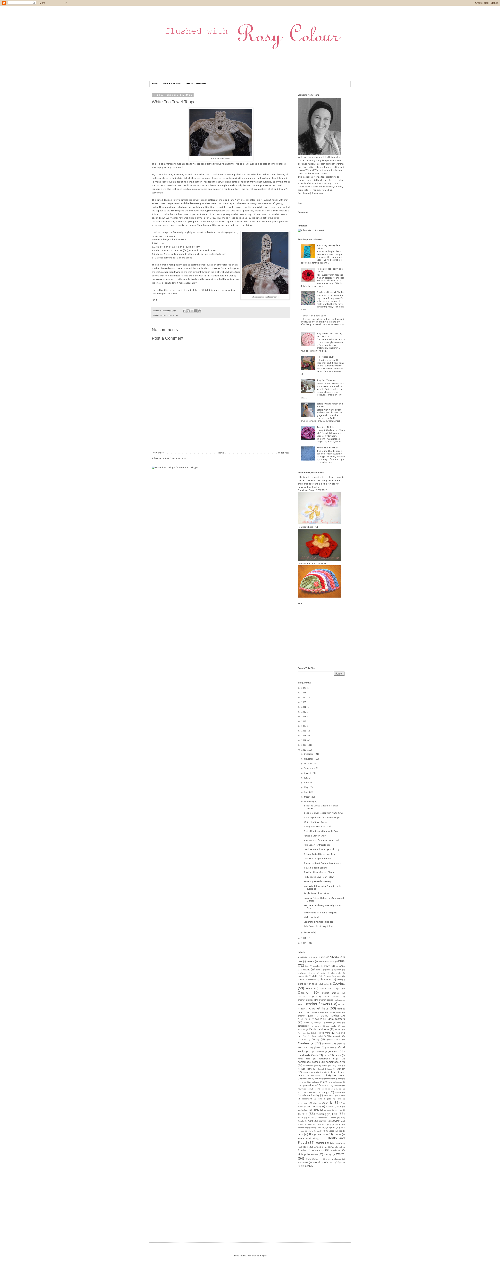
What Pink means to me (315, 316)
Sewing (335, 1121)
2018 (304, 721)
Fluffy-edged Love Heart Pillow (319, 877)
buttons (305, 969)
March (307, 797)
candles (319, 970)
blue (341, 961)
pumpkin (327, 1110)
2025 (304, 693)
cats (323, 973)
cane (328, 970)
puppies (338, 1110)
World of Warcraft (324, 1162)
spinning (322, 1128)
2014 (304, 740)
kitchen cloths (166, 315)
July (306, 778)
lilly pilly (323, 1072)
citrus (339, 980)
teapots (330, 1131)
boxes (307, 966)
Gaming (315, 1039)
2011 (304, 938)
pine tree (317, 1103)
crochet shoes (335, 1012)
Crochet (304, 993)
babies (323, 957)
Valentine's (317, 1150)
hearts (338, 1055)
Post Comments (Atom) (176, 458)
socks (312, 1128)
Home (155, 84)
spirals (332, 1128)
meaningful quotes (333, 1079)
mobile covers (336, 1082)
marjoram (306, 1079)
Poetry (316, 1110)
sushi (319, 1131)
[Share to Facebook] (196, 311)
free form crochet (315, 1036)
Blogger (263, 1256)
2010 (304, 943)
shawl (300, 1124)
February (308, 802)
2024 (304, 698)
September (309, 768)
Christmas (325, 979)
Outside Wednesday (308, 1095)
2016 (304, 731)
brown (327, 966)
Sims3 (318, 1124)
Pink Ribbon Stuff (325, 357)
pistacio (329, 1107)
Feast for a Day (304, 1033)
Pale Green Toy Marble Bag (317, 845)
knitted (321, 1069)
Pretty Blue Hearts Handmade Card (321, 831)
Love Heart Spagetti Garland (317, 859)
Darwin (301, 1019)
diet (309, 1019)
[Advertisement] (223, 438)
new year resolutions (307, 1089)
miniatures (314, 1082)
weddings (328, 1155)
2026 (304, 688)
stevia (310, 1131)
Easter (329, 1023)
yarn (342, 1163)
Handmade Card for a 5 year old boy (321, 849)
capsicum (338, 970)
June (307, 783)
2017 (304, 726)
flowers (325, 1033)
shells (309, 1124)
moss (300, 1086)
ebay (339, 1023)
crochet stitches (330, 1015)
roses (333, 1118)
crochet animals (330, 993)
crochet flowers (318, 1004)
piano (339, 1099)
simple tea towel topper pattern (198, 200)
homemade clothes (309, 1062)
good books (329, 1048)
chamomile (336, 973)
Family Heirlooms (319, 1029)
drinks (306, 1023)
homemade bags (328, 1059)
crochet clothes (305, 1000)
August (308, 773)
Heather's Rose (305, 527)
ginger (339, 1044)
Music (339, 1086)
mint (325, 1082)
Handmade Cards (308, 1055)
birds (321, 962)
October (308, 764)
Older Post (283, 453)
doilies (318, 1019)
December (309, 754)
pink (329, 1103)
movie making (327, 1086)
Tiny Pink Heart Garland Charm (319, 872)
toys (305, 1147)
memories (302, 1082)
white (175, 315)
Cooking (339, 984)
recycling (321, 1114)
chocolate (312, 980)
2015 (304, 736)
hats (326, 1055)
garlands (326, 1044)
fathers (338, 1030)
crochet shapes (317, 1012)
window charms (333, 1159)
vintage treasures (308, 1154)
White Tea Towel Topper (315, 822)
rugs (310, 1121)
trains (324, 1147)
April (306, 792)
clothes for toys (307, 984)
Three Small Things (309, 1139)
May (306, 787)
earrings (317, 1023)
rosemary (322, 1118)
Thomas (337, 1134)
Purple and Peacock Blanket (331, 292)
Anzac (313, 957)
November (309, 759)
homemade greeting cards (315, 1066)
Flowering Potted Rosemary (317, 881)
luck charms (316, 1076)
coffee (326, 984)
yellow (305, 1166)
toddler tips (322, 1143)
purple (302, 1114)
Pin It (154, 300)
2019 (304, 716)
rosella (311, 1118)
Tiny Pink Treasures (326, 380)
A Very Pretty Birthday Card (317, 827)
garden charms (334, 1040)
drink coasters (336, 1019)
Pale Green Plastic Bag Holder (318, 926)
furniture (302, 1040)
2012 (304, 750)
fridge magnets (334, 1036)
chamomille (303, 976)
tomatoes (340, 1143)
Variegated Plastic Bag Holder (318, 922)
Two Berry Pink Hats (326, 427)
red (334, 1114)
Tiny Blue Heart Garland (316, 868)
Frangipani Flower (306, 490)
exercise (318, 1026)
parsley (341, 1096)
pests (320, 1099)
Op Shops (313, 1092)
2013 (304, 745)
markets (318, 1079)
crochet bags (306, 996)
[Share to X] (192, 311)
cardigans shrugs (306, 973)
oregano (338, 1092)
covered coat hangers (330, 989)
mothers (311, 1085)
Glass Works (303, 1048)
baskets (310, 961)
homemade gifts (335, 1062)
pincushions (303, 1103)
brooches (316, 966)
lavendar (340, 1069)
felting (315, 1033)
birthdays (330, 962)
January (308, 932)
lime (333, 1072)
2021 (304, 707)
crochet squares (306, 1016)
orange (325, 1092)
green (332, 1051)
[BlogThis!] (188, 311)
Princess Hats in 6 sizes (309, 564)
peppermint (307, 1099)
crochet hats (318, 1008)
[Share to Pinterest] (199, 311)
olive (322, 1089)
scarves (322, 1121)
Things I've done (318, 1134)
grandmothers (318, 1052)
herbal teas (304, 1059)
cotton (309, 988)
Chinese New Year (332, 976)
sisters (338, 1124)
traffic (316, 1147)
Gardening (305, 1043)
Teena (164, 311)
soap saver (302, 1128)
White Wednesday (313, 1159)
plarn (339, 1107)
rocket (300, 1118)
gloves (317, 1047)
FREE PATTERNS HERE (196, 84)
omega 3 (331, 1089)
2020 (304, 712)
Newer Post (158, 453)
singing (327, 1124)
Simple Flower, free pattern (317, 893)
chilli (314, 976)
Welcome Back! (311, 917)
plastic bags (303, 1110)
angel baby (302, 957)
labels (329, 1069)
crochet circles (331, 997)
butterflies (340, 966)
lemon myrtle (309, 1072)
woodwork (303, 1163)
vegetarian (335, 1150)
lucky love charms (335, 1075)
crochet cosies (326, 1000)
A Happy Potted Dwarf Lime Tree (320, 854)
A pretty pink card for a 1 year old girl (322, 818)
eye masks (331, 1026)
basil (300, 961)
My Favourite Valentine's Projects (320, 913)
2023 (304, 702)
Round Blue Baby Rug (327, 448)
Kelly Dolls (336, 1066)
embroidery (303, 1026)
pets (329, 1099)
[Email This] (185, 311)
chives (301, 980)
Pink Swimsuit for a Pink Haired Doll (321, 840)
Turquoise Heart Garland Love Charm (322, 863)
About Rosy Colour (172, 84)
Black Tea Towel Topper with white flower (324, 813)
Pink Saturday (314, 1107)
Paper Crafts (329, 1096)
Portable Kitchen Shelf (315, 836)
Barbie (336, 957)
